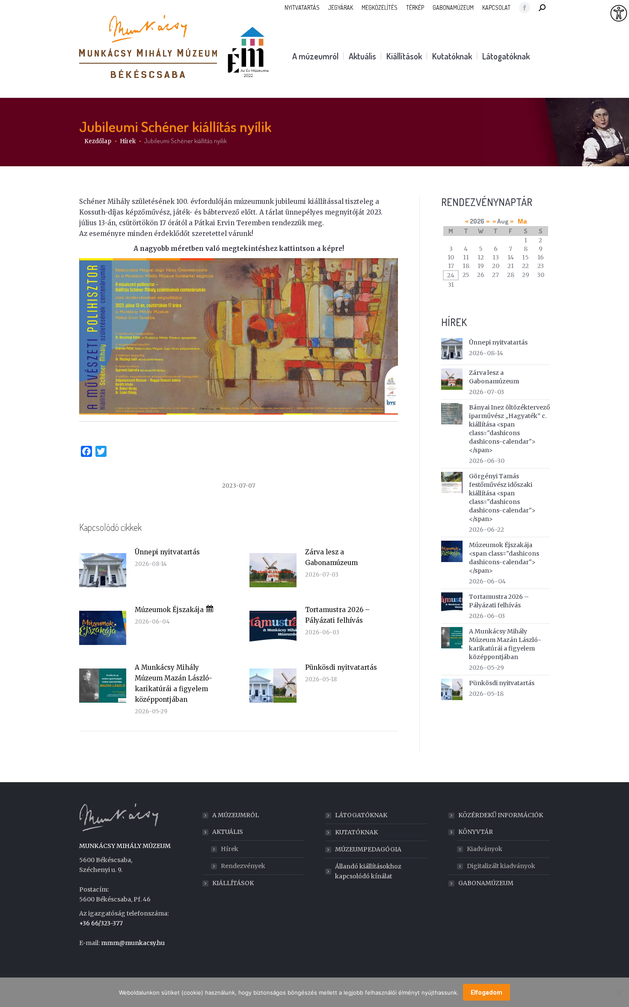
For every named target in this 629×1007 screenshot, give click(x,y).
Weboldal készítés (105, 957)
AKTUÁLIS (227, 832)
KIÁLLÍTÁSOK (233, 883)
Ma (522, 221)
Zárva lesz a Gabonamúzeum (331, 557)
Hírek (229, 849)
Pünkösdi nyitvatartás (341, 667)
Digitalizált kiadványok (501, 866)
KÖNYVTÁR (475, 832)
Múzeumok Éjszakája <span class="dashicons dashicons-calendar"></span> (504, 557)
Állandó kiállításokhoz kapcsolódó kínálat (368, 871)
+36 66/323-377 (101, 923)
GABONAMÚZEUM (485, 883)
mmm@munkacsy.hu (133, 943)
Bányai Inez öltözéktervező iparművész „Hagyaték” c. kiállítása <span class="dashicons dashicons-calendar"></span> (509, 428)
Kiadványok (484, 849)
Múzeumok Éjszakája (170, 610)
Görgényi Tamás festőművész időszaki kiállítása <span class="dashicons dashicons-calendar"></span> (502, 497)
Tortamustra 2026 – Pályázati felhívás (337, 615)
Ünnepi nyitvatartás (167, 552)
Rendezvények (243, 866)
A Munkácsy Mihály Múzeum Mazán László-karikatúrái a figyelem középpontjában (173, 683)
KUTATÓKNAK (356, 832)
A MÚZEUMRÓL (235, 815)
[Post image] (102, 570)
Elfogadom (486, 992)
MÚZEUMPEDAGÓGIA (368, 849)
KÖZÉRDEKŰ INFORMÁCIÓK (500, 815)
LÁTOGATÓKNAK (361, 815)
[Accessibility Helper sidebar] (618, 13)
